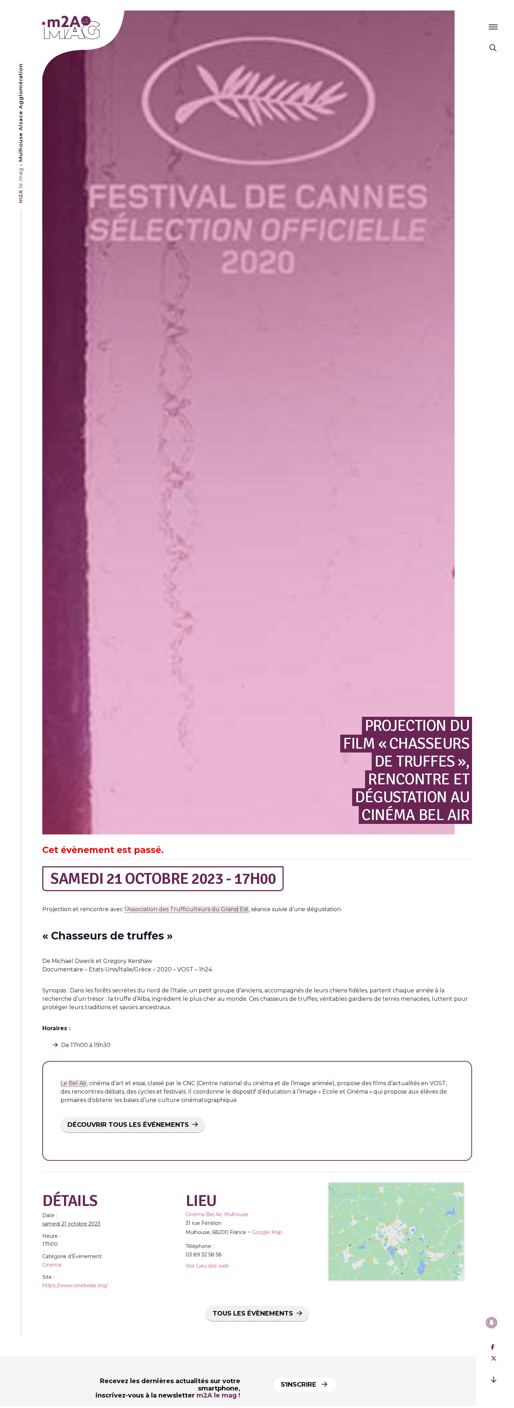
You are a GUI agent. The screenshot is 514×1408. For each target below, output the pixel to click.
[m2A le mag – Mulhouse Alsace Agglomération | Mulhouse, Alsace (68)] (94, 27)
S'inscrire (299, 1384)
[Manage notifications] (491, 1322)
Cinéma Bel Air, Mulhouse (217, 1214)
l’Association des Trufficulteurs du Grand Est (186, 909)
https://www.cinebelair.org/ (75, 1285)
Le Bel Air (73, 1083)
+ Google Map (265, 1232)
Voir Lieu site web (207, 1266)
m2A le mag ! (218, 1395)
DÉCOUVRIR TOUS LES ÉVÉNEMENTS (128, 1125)
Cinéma (51, 1265)
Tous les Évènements (253, 1313)
